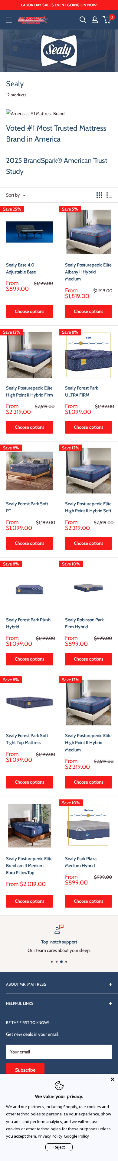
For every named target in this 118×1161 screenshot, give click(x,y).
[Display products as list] (109, 195)
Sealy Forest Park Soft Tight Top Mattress (27, 739)
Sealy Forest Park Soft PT (27, 507)
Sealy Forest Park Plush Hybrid (28, 623)
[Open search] (83, 19)
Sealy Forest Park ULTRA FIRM (81, 391)
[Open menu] (9, 20)
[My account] (95, 19)
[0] (107, 19)
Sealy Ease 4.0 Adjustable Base (21, 268)
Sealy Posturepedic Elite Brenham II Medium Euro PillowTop (29, 866)
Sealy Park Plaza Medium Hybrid (81, 862)
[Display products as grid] (99, 195)
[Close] (113, 1079)
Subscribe (25, 1070)
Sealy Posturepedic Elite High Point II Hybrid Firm (29, 391)
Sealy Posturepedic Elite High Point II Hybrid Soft (88, 507)
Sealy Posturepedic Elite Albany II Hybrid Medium (88, 272)
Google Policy (76, 1136)
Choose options (29, 311)
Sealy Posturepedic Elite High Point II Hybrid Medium (88, 743)
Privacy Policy (50, 1136)
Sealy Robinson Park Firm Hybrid (84, 623)
